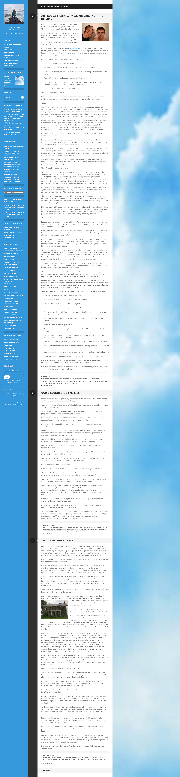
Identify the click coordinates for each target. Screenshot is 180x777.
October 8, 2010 (48, 755)
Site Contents (9, 50)
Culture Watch (10, 273)
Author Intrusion (11, 339)
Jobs (92, 757)
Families (105, 527)
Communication (65, 527)
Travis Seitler (9, 328)
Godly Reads (9, 53)
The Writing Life (10, 359)
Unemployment (48, 761)
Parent (92, 529)
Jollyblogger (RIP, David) (14, 295)
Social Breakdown (100, 381)
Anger (52, 378)
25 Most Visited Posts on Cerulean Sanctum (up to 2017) (14, 214)
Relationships (74, 381)
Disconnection (48, 380)
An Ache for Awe (10, 174)
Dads (80, 527)
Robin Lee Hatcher (11, 356)
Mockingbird (9, 306)
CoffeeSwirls (9, 270)
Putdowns (64, 381)
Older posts (47, 770)
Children (55, 527)
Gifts (90, 380)
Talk (64, 383)
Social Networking (92, 759)
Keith (6, 109)
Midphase (14, 396)
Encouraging (67, 380)
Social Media (47, 383)
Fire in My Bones (10, 287)
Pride (58, 381)
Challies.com (9, 260)
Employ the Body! (11, 60)
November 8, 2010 (49, 525)
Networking (99, 757)
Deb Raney (8, 345)
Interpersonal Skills (67, 529)
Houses (75, 757)
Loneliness (47, 381)
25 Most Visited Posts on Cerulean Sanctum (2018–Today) (14, 207)
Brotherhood (64, 378)
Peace (54, 381)
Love (77, 529)
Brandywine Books (11, 342)
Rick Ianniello (75, 48)
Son (75, 531)
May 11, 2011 (46, 376)
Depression (56, 757)
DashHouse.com (10, 276)
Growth (57, 529)
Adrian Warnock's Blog (13, 251)
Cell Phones (47, 527)
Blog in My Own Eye (11, 254)
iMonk (6, 290)
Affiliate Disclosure (12, 44)
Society (70, 531)
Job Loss (88, 757)
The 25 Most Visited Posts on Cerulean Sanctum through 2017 (13, 179)
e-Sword (7, 284)
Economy (63, 757)
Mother (86, 529)
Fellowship (84, 380)
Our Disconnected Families (60, 393)
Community (84, 378)
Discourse (58, 380)
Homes (69, 757)
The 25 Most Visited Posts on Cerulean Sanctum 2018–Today (12, 153)
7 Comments (47, 385)
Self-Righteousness (86, 381)
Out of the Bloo (10, 309)
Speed (60, 383)
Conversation (94, 378)
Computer (74, 527)
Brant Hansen (9, 257)
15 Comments (47, 533)
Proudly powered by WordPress (14, 402)
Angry (56, 378)
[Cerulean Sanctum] (14, 14)
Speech (55, 383)
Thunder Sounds (10, 326)
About (6, 47)
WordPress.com (18, 404)
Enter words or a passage (14, 370)
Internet (102, 380)
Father (50, 529)
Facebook (75, 380)
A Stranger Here (10, 248)
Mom (81, 529)
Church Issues (75, 378)
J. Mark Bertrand (11, 353)
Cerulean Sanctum (14, 28)
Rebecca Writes (10, 315)
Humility (96, 380)
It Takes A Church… (11, 293)
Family (45, 529)
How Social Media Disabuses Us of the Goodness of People (12, 165)
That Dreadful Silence (57, 540)
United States (71, 383)
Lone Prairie (9, 298)
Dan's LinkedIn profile (13, 232)
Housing (81, 757)
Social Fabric (80, 759)
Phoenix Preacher (11, 312)
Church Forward (11, 267)
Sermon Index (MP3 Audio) (14, 318)
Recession (46, 759)
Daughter (86, 527)
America (46, 378)
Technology (81, 531)
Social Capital (62, 531)
